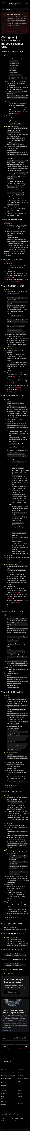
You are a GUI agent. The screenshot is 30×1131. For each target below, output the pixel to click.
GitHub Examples (22, 1073)
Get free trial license (12, 992)
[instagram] (14, 1115)
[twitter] (2, 1115)
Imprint (20, 1099)
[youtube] (18, 1115)
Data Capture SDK (6, 1078)
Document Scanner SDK (8, 1075)
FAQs (19, 1081)
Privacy (20, 1096)
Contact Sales (5, 1085)
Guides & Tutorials (23, 1078)
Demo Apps (4, 1082)
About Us (4, 1093)
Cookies (20, 1093)
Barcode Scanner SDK (7, 1073)
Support (20, 1084)
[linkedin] (6, 1115)
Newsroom (4, 1101)
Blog (2, 1096)
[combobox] (27, 3)
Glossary (20, 1103)
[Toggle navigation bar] (2, 3)
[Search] (27, 3)
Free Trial (20, 1075)
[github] (10, 1115)
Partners (3, 1099)
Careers (3, 1104)
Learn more (6, 1030)
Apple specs (17, 113)
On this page (6, 9)
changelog (10, 277)
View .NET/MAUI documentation (11, 30)
